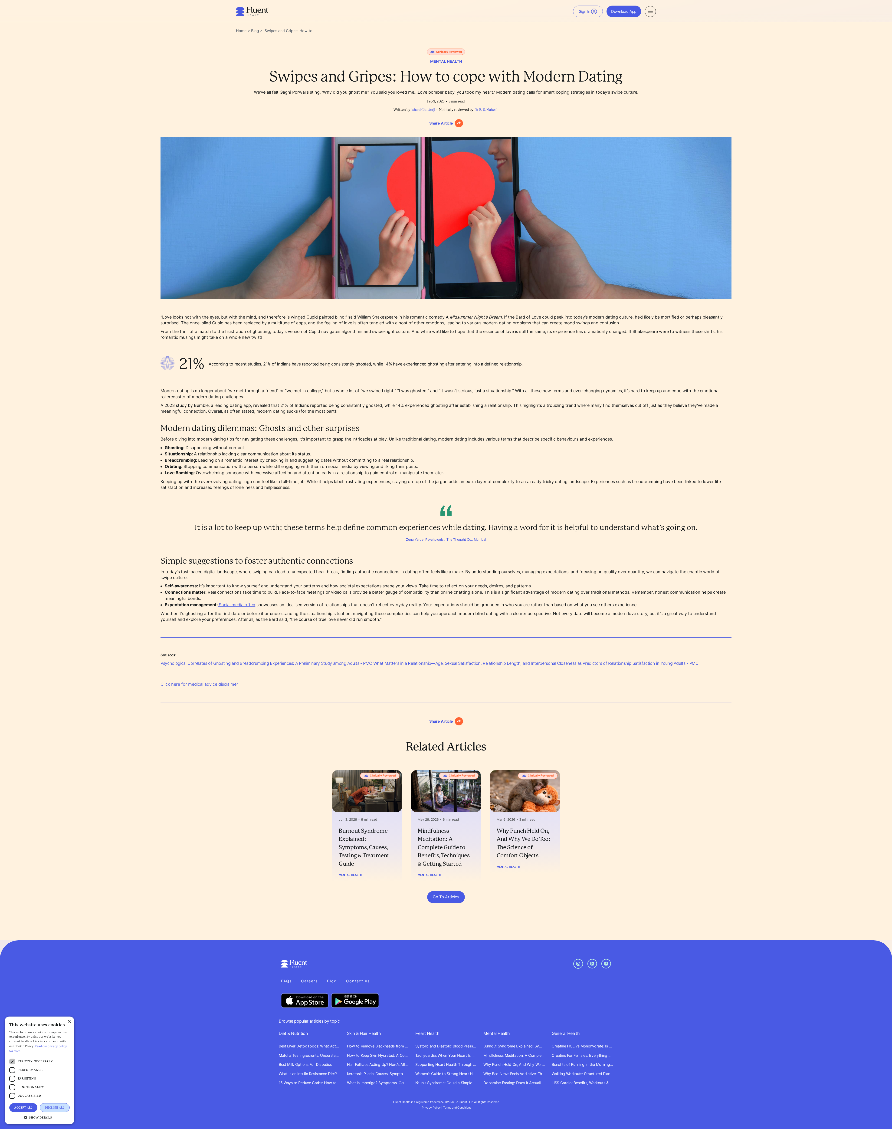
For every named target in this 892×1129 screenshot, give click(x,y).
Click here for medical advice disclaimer (199, 684)
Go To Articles (446, 897)
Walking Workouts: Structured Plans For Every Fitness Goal (582, 1073)
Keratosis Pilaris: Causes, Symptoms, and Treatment (378, 1073)
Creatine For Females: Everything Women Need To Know (582, 1055)
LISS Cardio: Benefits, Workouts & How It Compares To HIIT (582, 1082)
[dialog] (39, 1070)
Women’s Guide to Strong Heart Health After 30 (446, 1073)
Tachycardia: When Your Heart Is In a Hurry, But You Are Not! (446, 1055)
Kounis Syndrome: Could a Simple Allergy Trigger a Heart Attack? (446, 1082)
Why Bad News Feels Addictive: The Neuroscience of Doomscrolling (514, 1073)
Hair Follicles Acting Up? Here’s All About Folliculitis (378, 1064)
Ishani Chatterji (423, 110)
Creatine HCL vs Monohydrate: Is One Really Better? (582, 1046)
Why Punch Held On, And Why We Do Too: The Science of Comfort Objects (514, 1064)
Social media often (236, 604)
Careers (309, 981)
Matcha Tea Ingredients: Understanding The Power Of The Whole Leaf (309, 1055)
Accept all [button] (23, 1107)
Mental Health (350, 875)
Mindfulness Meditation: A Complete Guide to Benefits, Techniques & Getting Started (514, 1055)
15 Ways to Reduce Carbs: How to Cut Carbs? (309, 1082)
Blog (255, 30)
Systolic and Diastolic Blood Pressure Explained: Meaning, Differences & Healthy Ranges (446, 1046)
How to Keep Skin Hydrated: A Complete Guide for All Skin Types (378, 1055)
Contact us (358, 981)
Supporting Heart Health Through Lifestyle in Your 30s (446, 1064)
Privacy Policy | (432, 1107)
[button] (39, 1117)
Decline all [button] (54, 1107)
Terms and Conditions (457, 1107)
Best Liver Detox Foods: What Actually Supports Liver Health (309, 1046)
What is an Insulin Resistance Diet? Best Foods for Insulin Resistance (309, 1073)
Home (241, 30)
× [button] (69, 1021)
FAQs (286, 981)
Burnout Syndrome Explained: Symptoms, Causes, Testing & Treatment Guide (514, 1046)
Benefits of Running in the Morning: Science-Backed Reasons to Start (582, 1064)
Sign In (584, 11)
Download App (623, 11)
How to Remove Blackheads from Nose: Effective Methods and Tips (378, 1046)
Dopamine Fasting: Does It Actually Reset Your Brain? (514, 1082)
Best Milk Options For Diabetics (305, 1064)
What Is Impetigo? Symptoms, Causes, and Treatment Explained (378, 1082)
